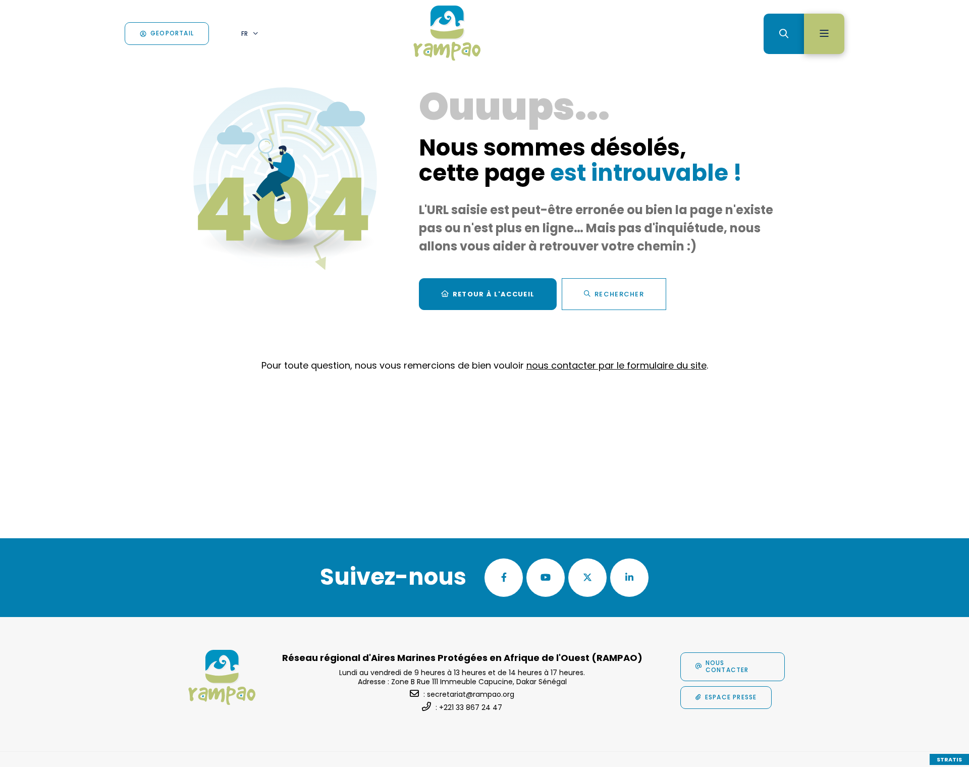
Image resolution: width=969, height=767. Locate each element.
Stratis (949, 759)
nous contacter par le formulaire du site (616, 365)
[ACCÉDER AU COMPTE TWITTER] (587, 577)
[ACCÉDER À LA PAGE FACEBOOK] (503, 577)
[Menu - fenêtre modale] (824, 34)
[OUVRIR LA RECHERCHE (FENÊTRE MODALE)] (784, 34)
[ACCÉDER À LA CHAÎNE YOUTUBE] (545, 577)
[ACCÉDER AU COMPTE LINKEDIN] (629, 577)
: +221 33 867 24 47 (469, 707)
